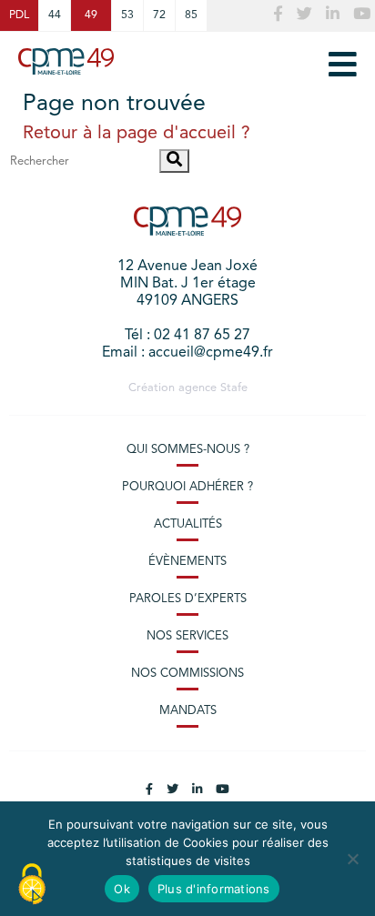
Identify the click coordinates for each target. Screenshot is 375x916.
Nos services (187, 636)
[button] (174, 161)
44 (54, 15)
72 (159, 15)
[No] (352, 859)
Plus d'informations (213, 888)
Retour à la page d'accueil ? (136, 134)
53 (127, 15)
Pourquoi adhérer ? (187, 487)
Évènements (187, 562)
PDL (19, 15)
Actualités (188, 524)
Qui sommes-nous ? (188, 450)
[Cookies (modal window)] (32, 885)
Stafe (234, 388)
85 (191, 15)
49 (91, 15)
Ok (122, 888)
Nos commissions (187, 673)
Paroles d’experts (188, 599)
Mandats (188, 711)
